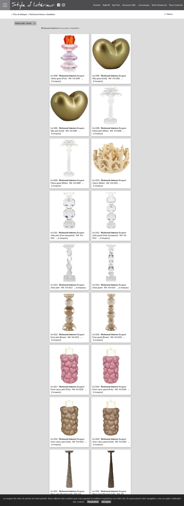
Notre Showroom (159, 5)
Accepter (106, 502)
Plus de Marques (20, 14)
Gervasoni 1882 (128, 5)
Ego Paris (116, 5)
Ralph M (106, 5)
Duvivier (96, 5)
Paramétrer (93, 502)
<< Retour (168, 14)
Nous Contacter (176, 5)
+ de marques (144, 5)
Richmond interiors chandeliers (42, 14)
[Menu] (5, 5)
